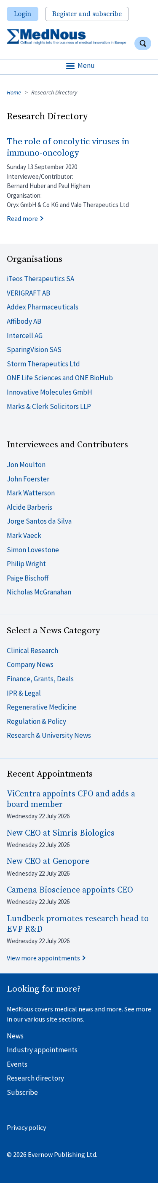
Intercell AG (25, 335)
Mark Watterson (31, 492)
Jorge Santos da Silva (39, 521)
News (15, 1036)
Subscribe (22, 1092)
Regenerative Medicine (42, 707)
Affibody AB (24, 321)
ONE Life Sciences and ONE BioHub (60, 377)
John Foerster (28, 479)
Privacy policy (26, 1127)
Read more (22, 218)
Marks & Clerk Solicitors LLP (49, 406)
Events (17, 1064)
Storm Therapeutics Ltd (43, 363)
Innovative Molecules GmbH (49, 392)
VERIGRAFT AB (28, 293)
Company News (30, 664)
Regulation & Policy (36, 721)
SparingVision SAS (34, 349)
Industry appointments (42, 1049)
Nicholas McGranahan (39, 592)
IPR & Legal (24, 693)
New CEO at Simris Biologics (61, 833)
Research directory (35, 1078)
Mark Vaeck (24, 535)
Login (22, 14)
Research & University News (49, 735)
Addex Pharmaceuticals (42, 307)
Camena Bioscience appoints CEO (70, 890)
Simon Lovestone (33, 549)
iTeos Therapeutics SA (40, 278)
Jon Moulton (26, 464)
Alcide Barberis (29, 507)
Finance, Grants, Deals (40, 678)
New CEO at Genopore (48, 861)
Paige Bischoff (27, 578)
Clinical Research (32, 650)
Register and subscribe (87, 14)
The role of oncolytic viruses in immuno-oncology (68, 147)
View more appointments (43, 958)
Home (14, 92)
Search (142, 43)
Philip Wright (26, 563)
